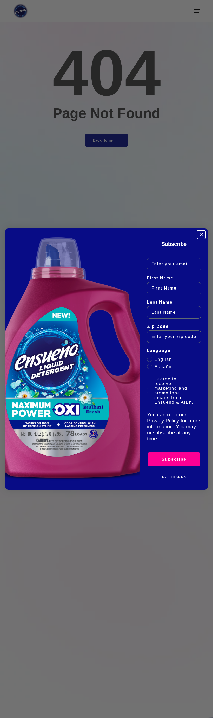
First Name (160, 277)
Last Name (160, 302)
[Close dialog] (201, 235)
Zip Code (158, 326)
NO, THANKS (174, 477)
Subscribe (174, 459)
